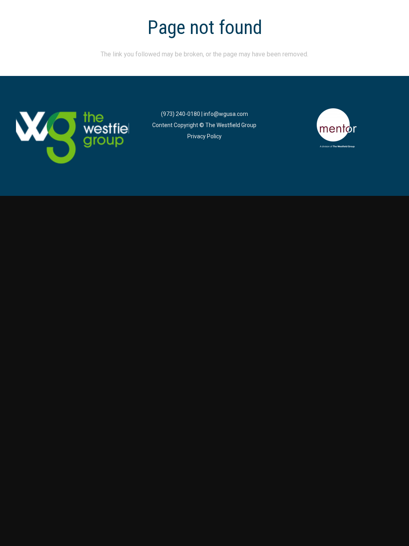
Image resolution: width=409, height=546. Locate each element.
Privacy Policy (204, 136)
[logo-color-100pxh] (72, 138)
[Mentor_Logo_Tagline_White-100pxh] (336, 128)
